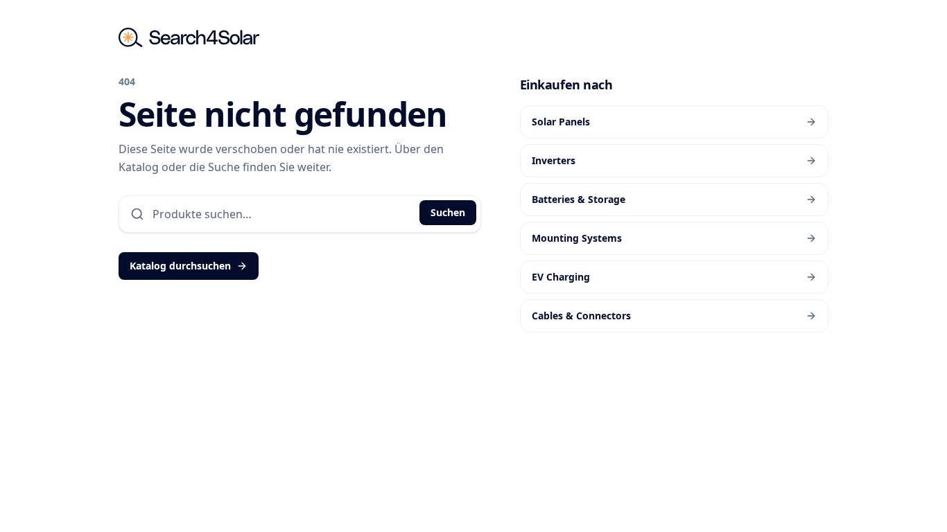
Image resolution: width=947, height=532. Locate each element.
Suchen (448, 212)
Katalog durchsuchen (180, 265)
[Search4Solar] (189, 37)
